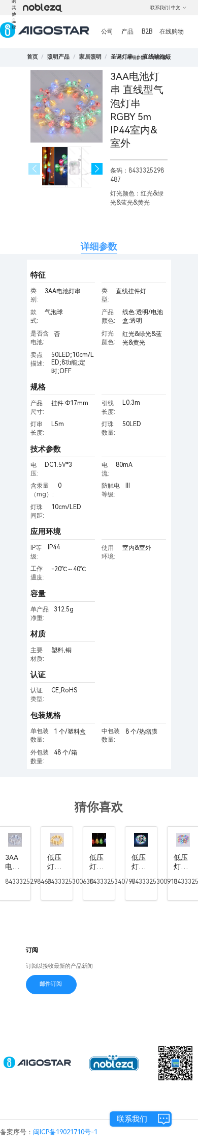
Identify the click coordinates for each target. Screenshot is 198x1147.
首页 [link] (32, 56)
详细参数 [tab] (99, 246)
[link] (58, 56)
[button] (97, 169)
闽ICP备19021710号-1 (65, 1132)
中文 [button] (175, 7)
